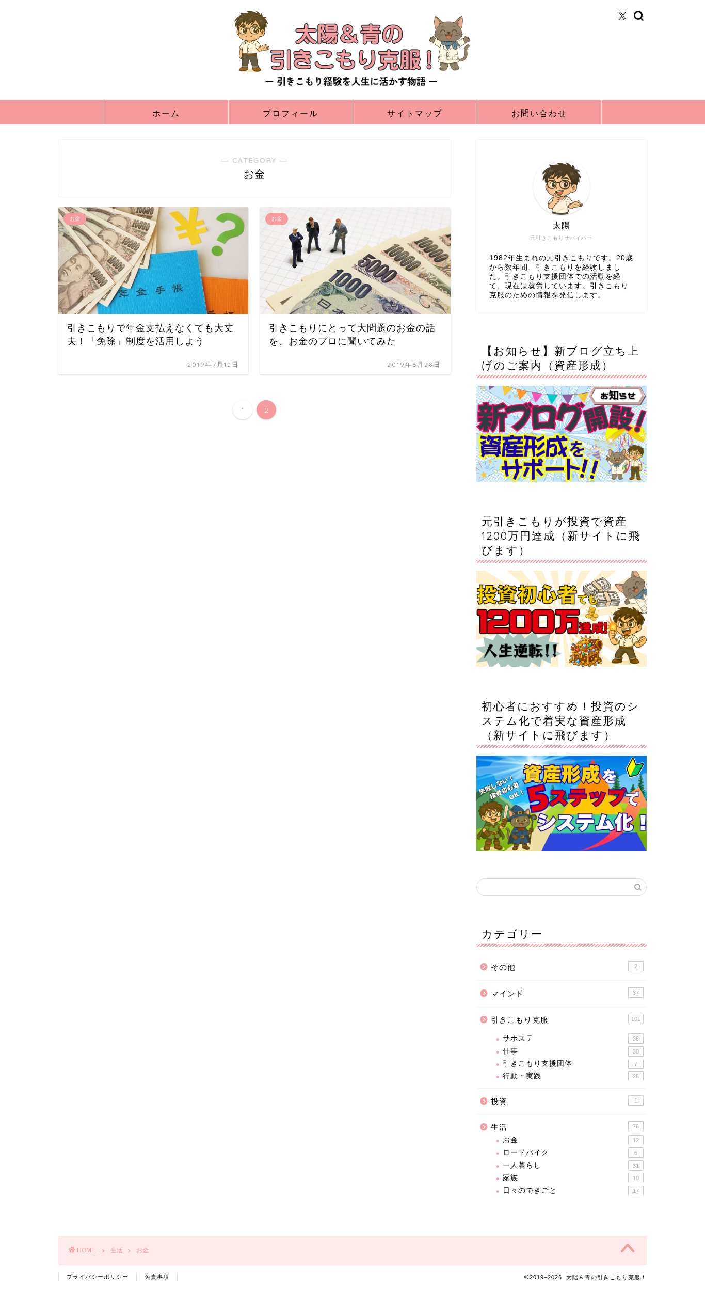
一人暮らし (571, 1165)
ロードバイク (570, 1152)
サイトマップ (415, 113)
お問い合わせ (539, 113)
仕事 (571, 1051)
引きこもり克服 (565, 1019)
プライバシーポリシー (98, 1277)
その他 (564, 967)
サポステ (571, 1038)
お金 (571, 1140)
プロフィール (290, 113)
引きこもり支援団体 (570, 1063)
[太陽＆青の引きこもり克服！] (352, 86)
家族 (571, 1178)
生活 (565, 1127)
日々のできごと (571, 1190)
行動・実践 (571, 1076)
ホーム (166, 113)
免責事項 (157, 1277)
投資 (564, 1101)
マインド (565, 993)
